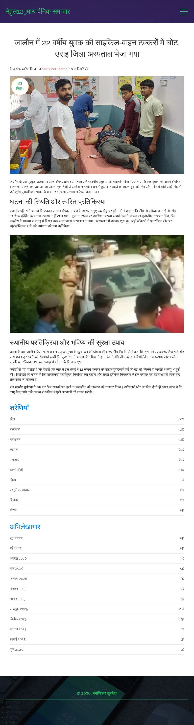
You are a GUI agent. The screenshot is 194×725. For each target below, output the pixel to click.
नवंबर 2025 (97, 599)
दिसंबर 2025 (97, 589)
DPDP (10, 722)
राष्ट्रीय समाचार (97, 490)
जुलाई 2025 (97, 639)
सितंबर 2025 (97, 619)
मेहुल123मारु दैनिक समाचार (38, 11)
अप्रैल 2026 (97, 558)
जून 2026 (97, 538)
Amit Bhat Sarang (54, 69)
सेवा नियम (12, 707)
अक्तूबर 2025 (97, 609)
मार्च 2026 (97, 568)
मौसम (97, 510)
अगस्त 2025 (97, 629)
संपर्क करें (12, 717)
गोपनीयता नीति (15, 712)
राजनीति (97, 429)
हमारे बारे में (13, 702)
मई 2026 (97, 548)
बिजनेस (97, 500)
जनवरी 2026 (97, 579)
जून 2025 (97, 649)
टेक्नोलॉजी (97, 470)
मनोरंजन (97, 439)
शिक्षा (97, 480)
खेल (97, 419)
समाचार (97, 460)
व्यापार (97, 450)
